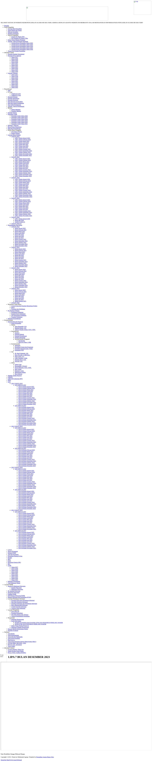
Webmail (19, 760)
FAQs (10, 760)
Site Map (6, 760)
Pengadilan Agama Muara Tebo (45, 757)
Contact (14, 760)
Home (2, 760)
